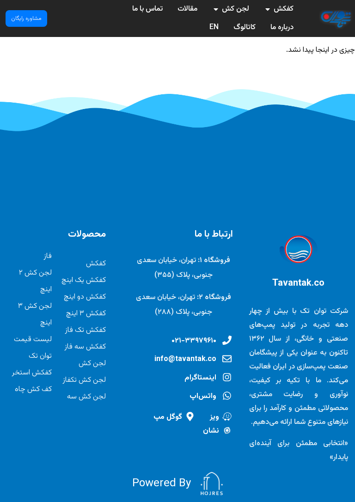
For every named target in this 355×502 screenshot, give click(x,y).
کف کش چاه (33, 389)
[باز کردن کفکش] (267, 9)
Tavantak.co (298, 283)
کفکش (96, 263)
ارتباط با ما (214, 234)
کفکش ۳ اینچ (86, 313)
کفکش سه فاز (85, 347)
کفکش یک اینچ (83, 280)
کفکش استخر (32, 373)
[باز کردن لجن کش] (216, 9)
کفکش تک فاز (85, 330)
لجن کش (92, 363)
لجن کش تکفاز (84, 380)
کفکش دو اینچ (85, 297)
